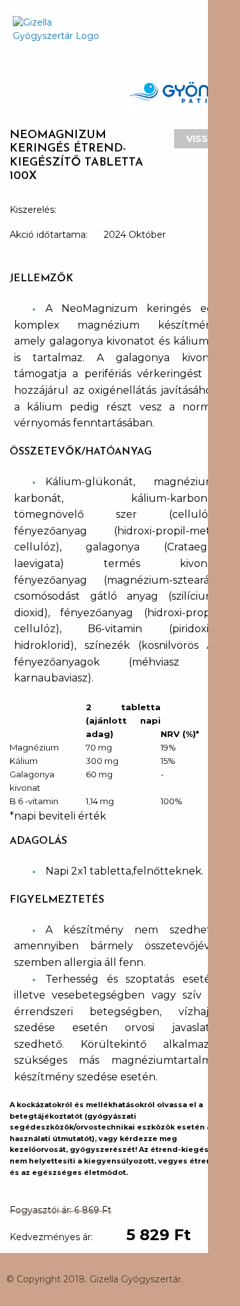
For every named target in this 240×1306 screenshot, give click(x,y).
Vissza (203, 138)
